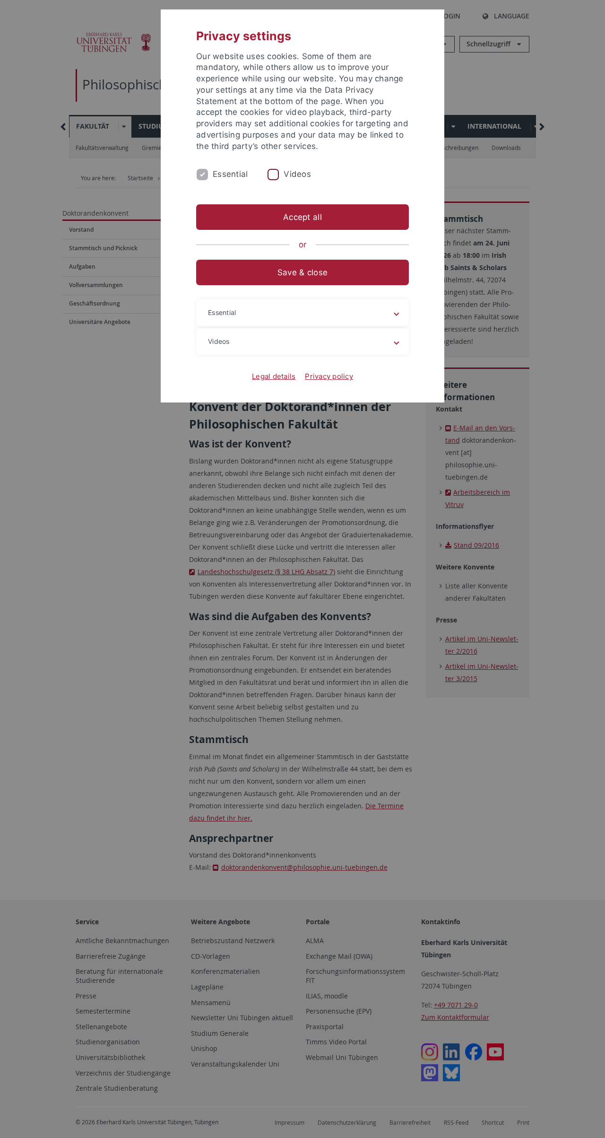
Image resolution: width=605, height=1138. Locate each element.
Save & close (302, 272)
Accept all (302, 217)
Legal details (273, 376)
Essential (230, 174)
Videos (297, 174)
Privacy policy (329, 376)
